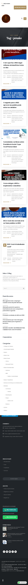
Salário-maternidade (13, 376)
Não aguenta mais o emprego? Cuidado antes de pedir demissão (12, 301)
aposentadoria (15, 77)
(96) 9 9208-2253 (11, 510)
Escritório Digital (14, 478)
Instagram (13, 552)
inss (16, 80)
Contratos (8, 388)
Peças (7, 398)
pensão (13, 82)
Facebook (4, 552)
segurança (14, 162)
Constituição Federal (9, 349)
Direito (5, 352)
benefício (17, 79)
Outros (5, 407)
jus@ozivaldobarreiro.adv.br (14, 433)
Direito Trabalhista (8, 380)
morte (21, 80)
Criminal (6, 470)
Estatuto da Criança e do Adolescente (13, 383)
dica (22, 79)
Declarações (9, 395)
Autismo (8, 370)
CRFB (19, 159)
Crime (7, 361)
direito (13, 80)
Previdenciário (7, 461)
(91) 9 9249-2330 (11, 517)
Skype (15, 552)
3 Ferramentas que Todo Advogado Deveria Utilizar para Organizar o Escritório (13, 321)
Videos (5, 410)
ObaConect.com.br (20, 570)
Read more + (6, 83)
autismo (20, 77)
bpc (20, 79)
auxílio (13, 79)
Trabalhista (6, 467)
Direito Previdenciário (9, 367)
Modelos (6, 386)
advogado (21, 76)
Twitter (7, 552)
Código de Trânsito (8, 346)
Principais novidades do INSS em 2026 (13, 315)
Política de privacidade (9, 488)
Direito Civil (6, 355)
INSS (7, 373)
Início (11, 35)
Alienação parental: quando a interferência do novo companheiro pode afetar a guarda (13, 308)
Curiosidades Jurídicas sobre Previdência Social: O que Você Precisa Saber (13, 144)
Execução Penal (9, 364)
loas (18, 80)
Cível (5, 464)
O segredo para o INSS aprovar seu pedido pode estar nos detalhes (12, 105)
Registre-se (6, 497)
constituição (14, 159)
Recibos (7, 404)
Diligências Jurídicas (8, 491)
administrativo (15, 76)
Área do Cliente (7, 494)
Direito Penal (7, 358)
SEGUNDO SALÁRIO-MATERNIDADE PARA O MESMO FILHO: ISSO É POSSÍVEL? (14, 328)
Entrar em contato (20, 7)
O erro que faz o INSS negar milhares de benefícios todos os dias (13, 65)
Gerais (9, 391)
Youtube (10, 552)
